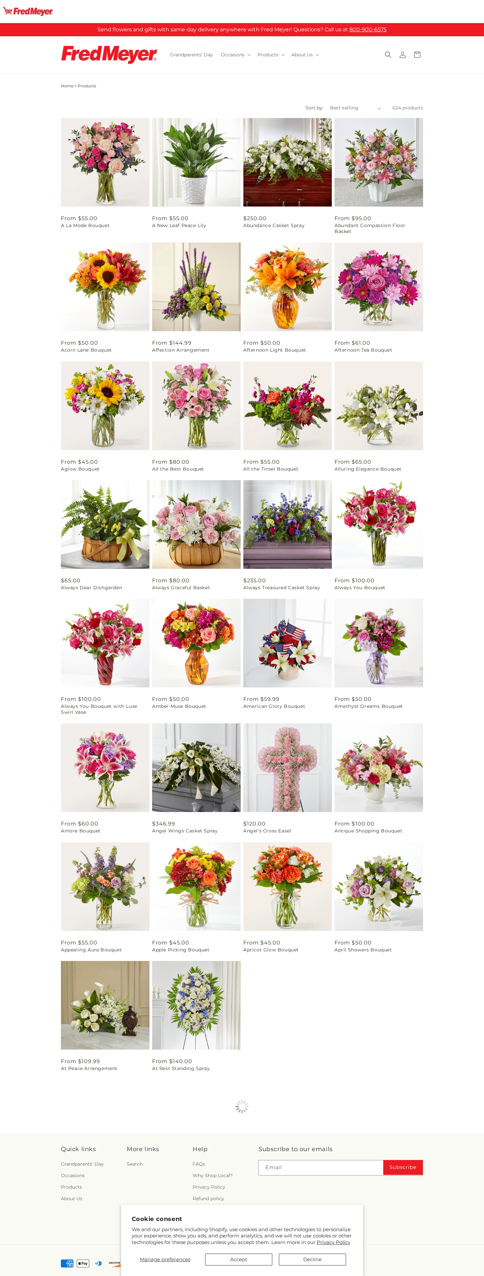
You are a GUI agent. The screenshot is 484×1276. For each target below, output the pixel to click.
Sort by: (314, 108)
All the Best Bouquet (178, 469)
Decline (312, 1259)
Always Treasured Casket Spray (281, 588)
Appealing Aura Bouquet (91, 950)
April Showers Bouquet (363, 950)
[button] (235, 55)
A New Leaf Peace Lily (179, 225)
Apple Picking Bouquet (181, 950)
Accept (238, 1259)
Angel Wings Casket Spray (185, 831)
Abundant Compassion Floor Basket (370, 228)
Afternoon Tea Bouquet (363, 350)
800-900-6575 (368, 29)
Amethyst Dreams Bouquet (369, 706)
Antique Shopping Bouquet (368, 831)
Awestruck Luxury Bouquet (368, 1187)
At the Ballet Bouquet (270, 1068)
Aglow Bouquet (80, 469)
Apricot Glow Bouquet (271, 950)
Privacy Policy (333, 1242)
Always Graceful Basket (181, 588)
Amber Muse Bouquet (179, 706)
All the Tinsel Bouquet (270, 469)
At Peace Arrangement (89, 1068)
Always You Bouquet (360, 588)
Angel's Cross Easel (267, 831)
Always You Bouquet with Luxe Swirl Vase (99, 709)
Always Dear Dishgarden (91, 588)
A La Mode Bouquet (85, 225)
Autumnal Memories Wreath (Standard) (278, 1190)
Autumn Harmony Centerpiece (373, 1068)
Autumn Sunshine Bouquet (94, 1187)
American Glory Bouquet (274, 706)
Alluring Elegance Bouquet (368, 469)
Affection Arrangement (181, 350)
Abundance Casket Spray (274, 225)
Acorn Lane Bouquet (86, 350)
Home (67, 85)
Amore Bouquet (81, 831)
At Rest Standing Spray (181, 1068)
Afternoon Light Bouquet (274, 350)
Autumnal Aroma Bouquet (185, 1187)
